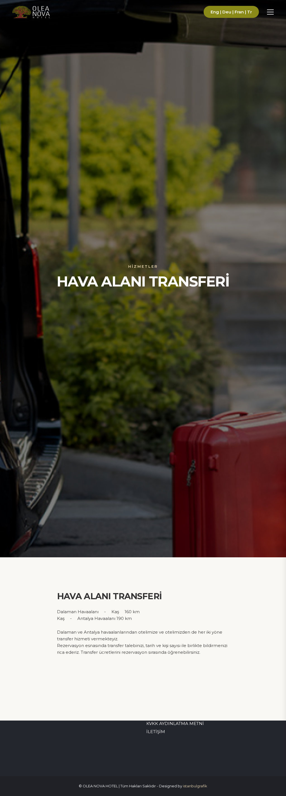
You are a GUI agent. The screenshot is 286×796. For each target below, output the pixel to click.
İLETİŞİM (155, 731)
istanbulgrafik (195, 786)
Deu (226, 12)
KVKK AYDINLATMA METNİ (175, 723)
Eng (215, 12)
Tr (249, 12)
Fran (239, 12)
